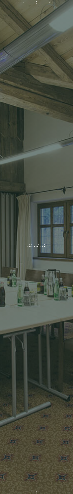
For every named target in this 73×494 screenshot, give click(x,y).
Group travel (46, 2)
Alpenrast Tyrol (20, 2)
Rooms (27, 2)
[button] (20, 2)
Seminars (30, 2)
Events (42, 2)
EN (52, 2)
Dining (24, 2)
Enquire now (36, 249)
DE (51, 2)
